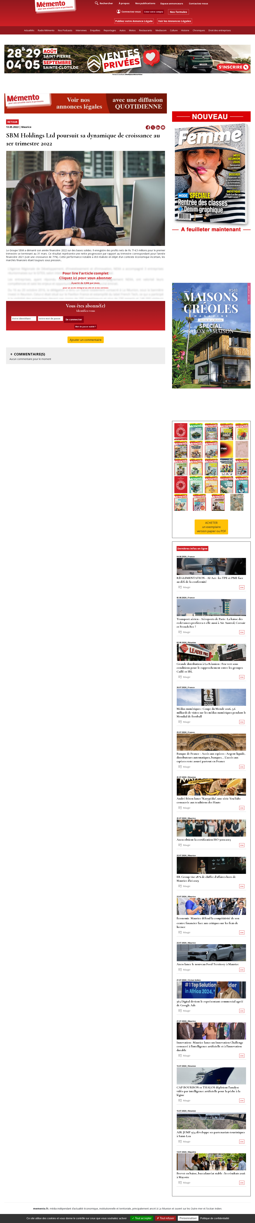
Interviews (81, 30)
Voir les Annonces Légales (174, 21)
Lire (241, 587)
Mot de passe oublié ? (85, 326)
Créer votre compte (153, 12)
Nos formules (178, 12)
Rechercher (106, 3)
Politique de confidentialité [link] (214, 1218)
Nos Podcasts (65, 30)
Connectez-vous (131, 11)
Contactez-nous (198, 3)
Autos (123, 30)
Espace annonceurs (171, 3)
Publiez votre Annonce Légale (134, 21)
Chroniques (199, 30)
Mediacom (161, 30)
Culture (174, 30)
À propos (124, 3)
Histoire (185, 30)
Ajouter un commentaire (85, 340)
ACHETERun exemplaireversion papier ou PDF (211, 527)
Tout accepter (142, 1218)
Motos (132, 30)
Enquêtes (95, 30)
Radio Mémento (46, 30)
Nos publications (145, 3)
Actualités (29, 30)
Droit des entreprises (220, 30)
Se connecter (74, 319)
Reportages (110, 30)
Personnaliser (188, 1218)
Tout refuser (166, 1218)
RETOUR (12, 122)
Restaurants (145, 30)
